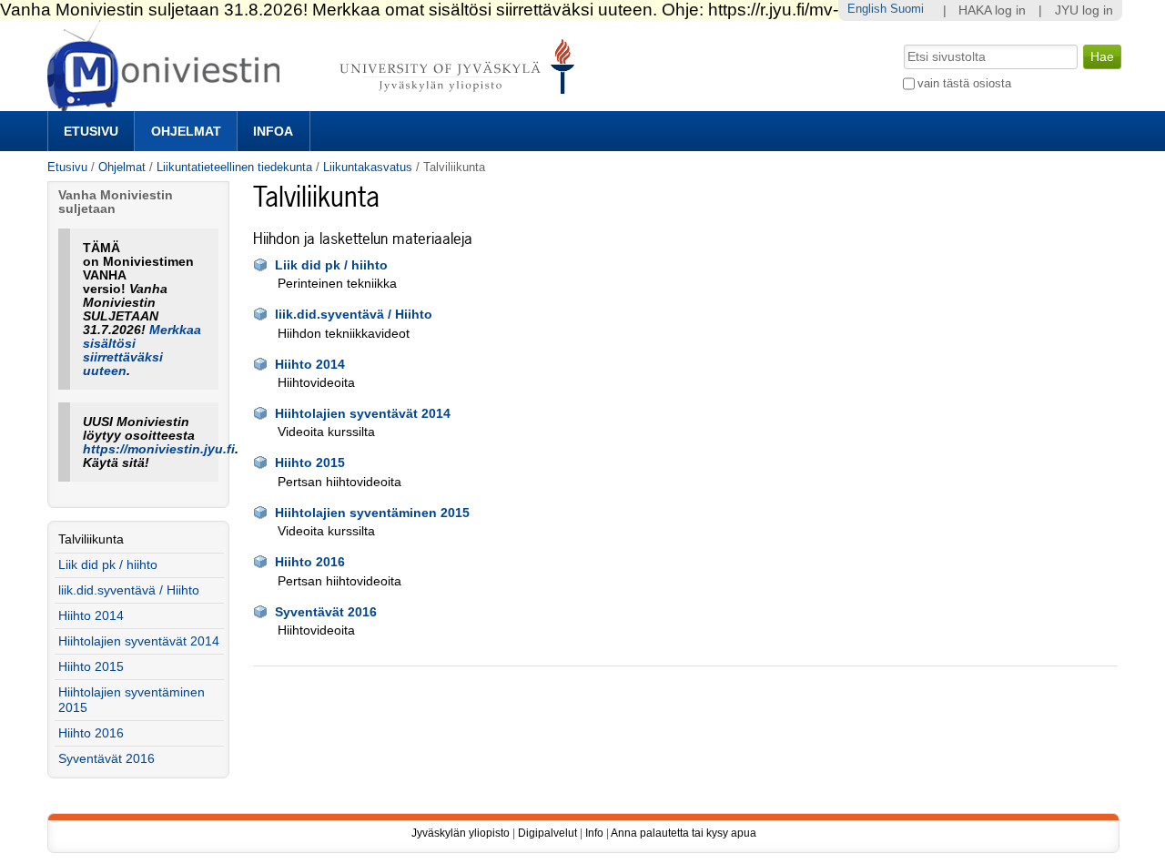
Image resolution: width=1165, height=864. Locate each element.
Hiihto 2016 (310, 562)
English (866, 8)
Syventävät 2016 (326, 612)
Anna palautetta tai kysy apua (683, 833)
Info (594, 833)
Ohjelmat (186, 131)
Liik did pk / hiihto (331, 265)
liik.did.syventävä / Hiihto (353, 314)
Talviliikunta (91, 539)
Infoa (273, 131)
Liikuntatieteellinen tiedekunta (234, 167)
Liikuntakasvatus (367, 167)
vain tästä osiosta (964, 83)
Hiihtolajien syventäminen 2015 (372, 513)
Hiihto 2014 (310, 364)
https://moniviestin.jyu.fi (159, 449)
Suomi (907, 8)
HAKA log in (992, 10)
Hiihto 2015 (310, 463)
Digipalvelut (547, 833)
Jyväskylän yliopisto (460, 833)
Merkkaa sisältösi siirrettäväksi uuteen (142, 350)
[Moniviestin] (316, 103)
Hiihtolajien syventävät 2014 (363, 414)
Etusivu (91, 131)
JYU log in (1084, 10)
